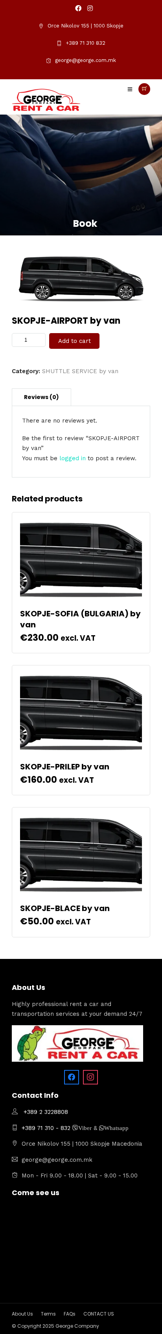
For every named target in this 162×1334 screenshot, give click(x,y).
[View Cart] (144, 89)
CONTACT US (98, 1313)
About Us (22, 1313)
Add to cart (74, 340)
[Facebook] (71, 1077)
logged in (72, 458)
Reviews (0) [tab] (41, 397)
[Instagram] (90, 8)
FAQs (69, 1313)
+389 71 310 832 (85, 43)
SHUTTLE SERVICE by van (80, 371)
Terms (48, 1313)
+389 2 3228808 (46, 1111)
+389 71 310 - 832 (47, 1128)
